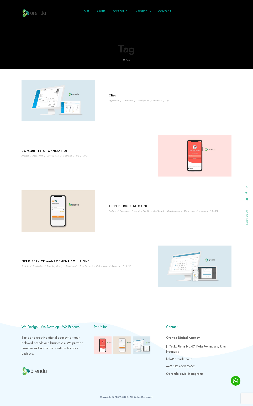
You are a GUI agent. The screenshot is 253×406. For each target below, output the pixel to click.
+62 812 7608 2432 (180, 366)
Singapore (203, 211)
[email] (247, 199)
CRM (112, 95)
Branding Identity (142, 211)
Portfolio (120, 11)
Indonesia (157, 100)
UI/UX (168, 100)
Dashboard (128, 100)
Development (143, 100)
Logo (193, 211)
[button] (235, 381)
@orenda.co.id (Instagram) (184, 373)
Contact (164, 11)
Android (25, 155)
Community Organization (45, 151)
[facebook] (247, 193)
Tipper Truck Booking (129, 206)
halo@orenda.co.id (179, 359)
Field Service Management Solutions (56, 261)
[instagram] (247, 187)
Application (114, 100)
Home (86, 11)
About (101, 11)
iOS (77, 155)
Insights (141, 11)
